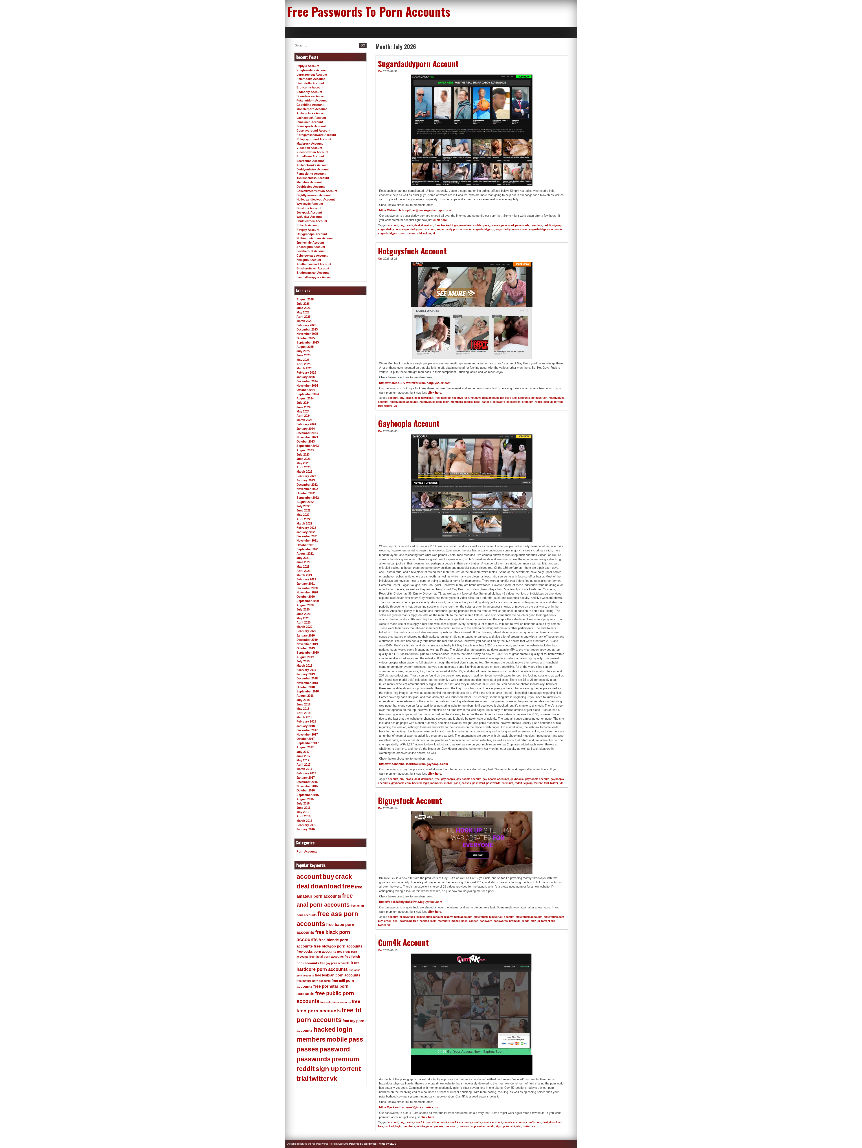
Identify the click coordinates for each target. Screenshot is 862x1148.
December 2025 (307, 329)
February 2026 (306, 325)
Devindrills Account (310, 83)
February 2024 (306, 424)
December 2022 (307, 484)
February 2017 (306, 773)
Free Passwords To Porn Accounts (368, 11)
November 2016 (307, 786)
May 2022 (303, 514)
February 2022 (306, 527)
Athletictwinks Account (312, 165)
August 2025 (305, 346)
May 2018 (303, 708)
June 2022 (303, 510)
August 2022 (305, 502)
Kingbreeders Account (312, 70)
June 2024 (303, 407)
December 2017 (307, 730)
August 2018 (305, 695)
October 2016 (306, 790)
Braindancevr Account (312, 96)
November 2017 (307, 734)
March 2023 (304, 471)
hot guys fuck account (485, 397)
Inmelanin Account (310, 122)
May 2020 (303, 618)
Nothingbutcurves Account (315, 238)
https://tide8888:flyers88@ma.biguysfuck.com (410, 901)
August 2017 (305, 747)
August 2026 (305, 299)
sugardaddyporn (483, 229)
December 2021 (307, 536)
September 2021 (308, 549)
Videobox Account (309, 148)
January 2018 (306, 726)
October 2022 (306, 493)
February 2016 (306, 825)
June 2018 (303, 704)
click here (440, 220)
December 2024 (307, 381)
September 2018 (308, 691)
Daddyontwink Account (313, 169)
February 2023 (306, 476)
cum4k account (492, 1122)
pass (486, 225)
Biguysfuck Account (410, 800)
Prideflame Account (310, 156)
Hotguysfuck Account (412, 251)
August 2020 (305, 605)
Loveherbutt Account (311, 251)
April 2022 (303, 519)
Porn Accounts (307, 851)
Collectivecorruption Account (317, 191)
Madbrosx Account (310, 143)
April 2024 (303, 415)
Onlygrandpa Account (312, 234)
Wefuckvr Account (309, 216)
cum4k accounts (514, 1122)
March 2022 (304, 523)
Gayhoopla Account (409, 423)
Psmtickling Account (311, 173)
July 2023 (303, 454)
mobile (477, 225)
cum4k (476, 1122)
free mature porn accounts (314, 981)
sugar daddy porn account (418, 229)
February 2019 (306, 670)
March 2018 (304, 717)
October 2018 (306, 687)
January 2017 (306, 777)
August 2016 (305, 799)
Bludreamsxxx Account (313, 272)
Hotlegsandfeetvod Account (316, 199)
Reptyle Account (308, 66)
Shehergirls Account (311, 247)
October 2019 (306, 648)
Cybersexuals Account (312, 255)
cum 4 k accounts (459, 1122)
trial (419, 233)
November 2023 (307, 437)
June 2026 (303, 308)
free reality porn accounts (335, 1002)
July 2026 (303, 303)
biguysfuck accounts (529, 917)
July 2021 (303, 558)
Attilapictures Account (312, 113)
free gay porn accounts (335, 963)
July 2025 (303, 351)
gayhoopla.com (401, 783)
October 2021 (306, 545)
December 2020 (307, 588)
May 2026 (303, 312)
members (465, 225)
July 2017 (303, 752)
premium (536, 225)
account (393, 225)
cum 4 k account (436, 1122)
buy (402, 225)
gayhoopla (517, 779)
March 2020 (304, 626)
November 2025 (307, 333)
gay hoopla (448, 779)
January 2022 (306, 532)
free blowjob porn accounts (338, 946)
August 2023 (305, 450)
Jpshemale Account (310, 242)
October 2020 (306, 596)
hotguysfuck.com (431, 401)
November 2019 (307, 644)
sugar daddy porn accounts (454, 229)
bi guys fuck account (429, 917)
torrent (411, 233)
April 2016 (303, 816)
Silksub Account (308, 225)
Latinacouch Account (311, 117)
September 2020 (308, 601)
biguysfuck (481, 917)
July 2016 (303, 803)
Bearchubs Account (310, 161)
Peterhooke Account (311, 79)
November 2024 (307, 385)
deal (417, 225)
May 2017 (303, 760)
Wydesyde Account (310, 203)
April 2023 (303, 467)
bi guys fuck (407, 917)
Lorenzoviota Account (312, 74)
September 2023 (308, 445)
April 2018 (303, 713)
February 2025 (306, 372)
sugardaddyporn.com (391, 233)
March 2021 (304, 575)
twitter (427, 233)
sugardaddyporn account (511, 229)
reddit (547, 225)
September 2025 (308, 342)
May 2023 (303, 463)
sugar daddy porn (389, 229)
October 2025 (306, 338)
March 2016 (304, 820)
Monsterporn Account (312, 109)
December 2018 (307, 678)
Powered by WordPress (362, 1143)
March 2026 (304, 321)
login (455, 225)
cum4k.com (533, 1122)
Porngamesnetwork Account (316, 135)
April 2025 (303, 364)
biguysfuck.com (554, 917)
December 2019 (307, 639)
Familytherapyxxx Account (315, 277)
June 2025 (303, 355)
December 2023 (307, 433)
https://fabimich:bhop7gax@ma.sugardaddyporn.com (416, 210)
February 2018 (306, 721)
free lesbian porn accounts (337, 975)
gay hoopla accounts (496, 779)
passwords (522, 225)
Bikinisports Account (311, 126)
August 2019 (305, 657)
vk (434, 233)
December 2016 (307, 782)
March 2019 (304, 665)
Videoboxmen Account (312, 152)
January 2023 (306, 480)
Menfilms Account (309, 182)
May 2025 (303, 359)
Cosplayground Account (313, 130)
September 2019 (308, 652)
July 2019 (303, 661)
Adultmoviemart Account (314, 264)
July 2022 (303, 506)
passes (495, 225)
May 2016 (303, 812)
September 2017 (308, 743)
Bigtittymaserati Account (314, 195)
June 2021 (303, 562)
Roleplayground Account (314, 139)
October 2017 (306, 738)
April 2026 (303, 316)
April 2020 (303, 622)
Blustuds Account (309, 208)
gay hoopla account (468, 779)
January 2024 (306, 428)
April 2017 (303, 764)
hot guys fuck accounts (515, 397)
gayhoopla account (537, 779)
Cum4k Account (403, 942)
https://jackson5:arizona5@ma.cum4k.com (408, 1107)
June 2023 (303, 459)
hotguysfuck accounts (404, 401)
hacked (446, 225)
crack (409, 225)
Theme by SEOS (386, 1143)
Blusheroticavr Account (313, 268)
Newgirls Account (309, 260)
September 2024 (308, 394)
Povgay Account (308, 229)
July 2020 (303, 609)
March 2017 (304, 769)
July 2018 (303, 700)
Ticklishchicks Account (313, 178)
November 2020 (307, 592)
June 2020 (303, 614)
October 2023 (306, 441)
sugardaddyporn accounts (546, 229)
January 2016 (306, 829)
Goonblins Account (310, 104)
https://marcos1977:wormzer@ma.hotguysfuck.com (415, 383)
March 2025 (304, 368)
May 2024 (303, 411)
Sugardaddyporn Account (418, 63)
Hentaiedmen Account (312, 221)
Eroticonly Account (310, 87)
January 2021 (306, 583)
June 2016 (303, 807)
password (507, 225)
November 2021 (307, 540)
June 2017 (303, 756)
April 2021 (303, 571)
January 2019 (306, 674)
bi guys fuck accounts (458, 917)
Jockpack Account (309, 212)
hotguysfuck (539, 397)
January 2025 (306, 377)
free (437, 225)
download (427, 225)
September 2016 (308, 795)
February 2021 (306, 579)
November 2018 (307, 683)
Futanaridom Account (312, 100)
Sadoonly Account (309, 92)
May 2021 (303, 566)
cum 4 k (419, 1122)
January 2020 (306, 635)
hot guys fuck (460, 397)
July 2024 (303, 402)
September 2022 (308, 497)
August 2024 (305, 398)
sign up (556, 225)
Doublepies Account (311, 186)
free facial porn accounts (326, 956)
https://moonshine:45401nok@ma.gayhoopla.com (413, 764)
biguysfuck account (501, 917)
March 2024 (304, 420)
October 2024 (306, 390)
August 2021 (305, 553)
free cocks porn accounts (316, 951)
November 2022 (307, 489)
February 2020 (306, 631)
